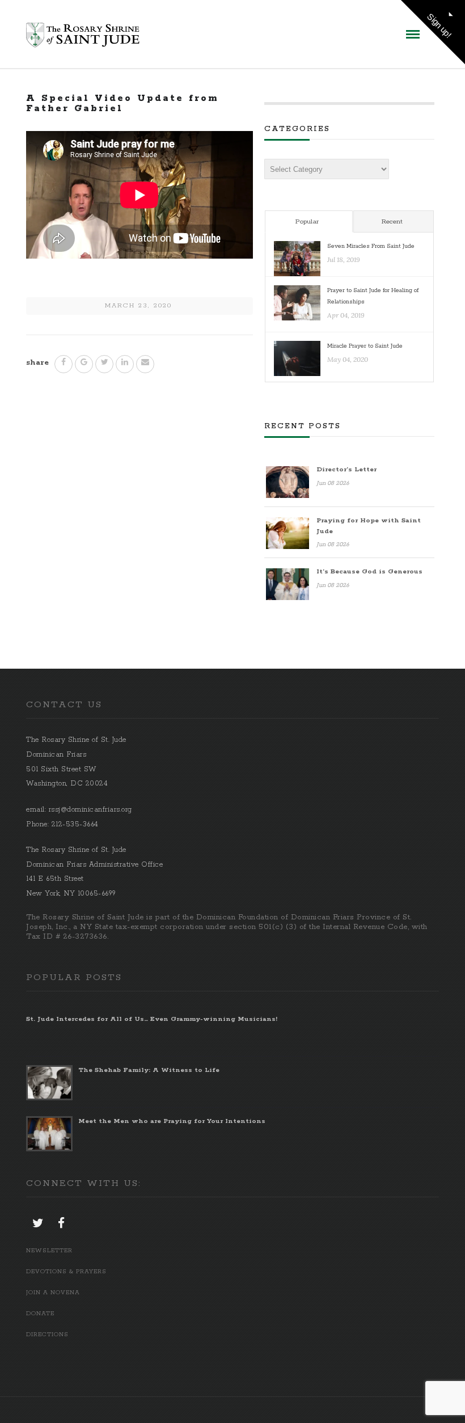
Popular (307, 221)
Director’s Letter (346, 469)
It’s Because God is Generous (369, 571)
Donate (40, 1314)
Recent (392, 221)
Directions (47, 1334)
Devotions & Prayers (66, 1272)
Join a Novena (53, 1293)
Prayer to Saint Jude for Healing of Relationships (372, 295)
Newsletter (49, 1251)
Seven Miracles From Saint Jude (371, 246)
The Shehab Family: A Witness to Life (148, 1070)
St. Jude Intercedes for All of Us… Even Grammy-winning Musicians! (151, 1019)
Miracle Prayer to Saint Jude (365, 346)
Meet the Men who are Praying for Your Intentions (171, 1121)
